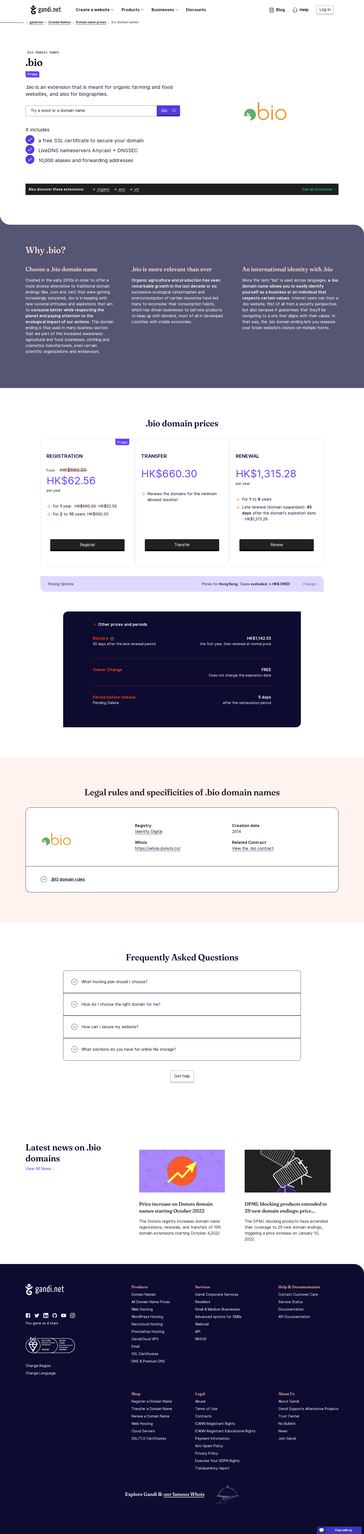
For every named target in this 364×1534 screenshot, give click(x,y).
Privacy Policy (206, 1453)
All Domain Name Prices (150, 1302)
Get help (182, 1075)
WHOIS (201, 1339)
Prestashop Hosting (147, 1331)
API (197, 1331)
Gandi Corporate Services (216, 1294)
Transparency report (212, 1468)
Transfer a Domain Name (151, 1409)
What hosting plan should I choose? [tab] (114, 981)
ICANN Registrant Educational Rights (225, 1431)
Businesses (163, 9)
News (282, 1431)
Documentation (291, 1309)
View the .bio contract (253, 848)
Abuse (200, 1401)
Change (309, 584)
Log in (325, 9)
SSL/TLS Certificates (148, 1438)
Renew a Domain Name (150, 1416)
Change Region (38, 1366)
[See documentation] (111, 638)
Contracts (203, 1416)
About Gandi (288, 1401)
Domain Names (60, 22)
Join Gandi (287, 1438)
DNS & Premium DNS (148, 1361)
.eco (121, 189)
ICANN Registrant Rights (215, 1423)
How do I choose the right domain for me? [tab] (120, 1004)
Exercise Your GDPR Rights (217, 1461)
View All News (39, 1168)
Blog (280, 9)
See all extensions (317, 189)
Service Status (290, 1302)
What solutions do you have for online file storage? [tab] (128, 1049)
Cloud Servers (143, 1431)
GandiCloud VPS (144, 1339)
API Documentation (294, 1317)
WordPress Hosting (147, 1317)
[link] (28, 1315)
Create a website (93, 9)
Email (135, 1346)
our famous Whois (184, 1494)
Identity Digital (148, 831)
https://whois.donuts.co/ (158, 848)
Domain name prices (91, 22)
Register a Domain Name (151, 1401)
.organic (103, 189)
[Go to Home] (45, 9)
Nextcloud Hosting (147, 1324)
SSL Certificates (144, 1354)
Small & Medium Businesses (217, 1309)
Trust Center (289, 1416)
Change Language (41, 1373)
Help (304, 9)
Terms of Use (206, 1409)
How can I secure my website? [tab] (109, 1026)
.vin (136, 189)
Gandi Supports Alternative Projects (308, 1409)
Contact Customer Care (298, 1294)
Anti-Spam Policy (209, 1446)
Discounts (196, 9)
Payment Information (212, 1438)
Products (131, 9)
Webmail (202, 1324)
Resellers (202, 1302)
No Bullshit (287, 1423)
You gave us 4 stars (42, 1323)
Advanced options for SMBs (218, 1317)
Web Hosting (142, 1309)
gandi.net (36, 22)
